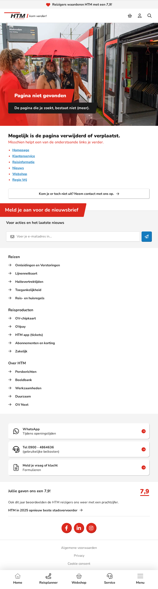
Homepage (20, 150)
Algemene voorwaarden (79, 548)
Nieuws (18, 168)
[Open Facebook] (67, 528)
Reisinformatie (23, 162)
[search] (150, 16)
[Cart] (130, 16)
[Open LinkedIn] (79, 528)
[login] (140, 16)
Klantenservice (23, 156)
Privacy (79, 555)
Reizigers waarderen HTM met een (82, 4)
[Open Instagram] (91, 528)
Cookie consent (79, 563)
